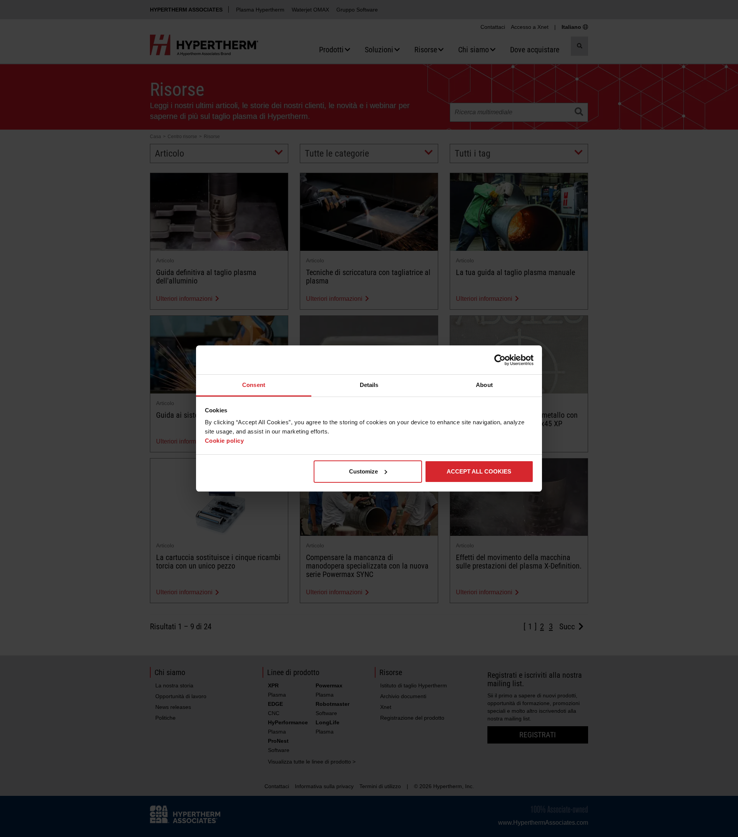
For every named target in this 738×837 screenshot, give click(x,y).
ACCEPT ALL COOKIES (479, 471)
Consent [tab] (253, 385)
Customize (363, 471)
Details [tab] (369, 385)
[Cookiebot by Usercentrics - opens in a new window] (500, 360)
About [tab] (484, 385)
